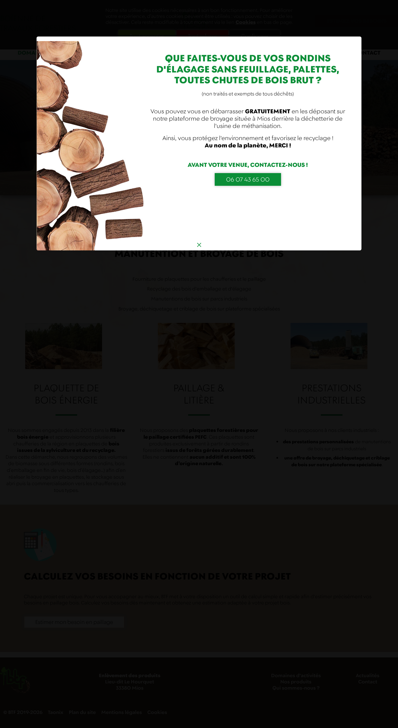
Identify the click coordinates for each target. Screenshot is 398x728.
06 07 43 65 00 (248, 179)
